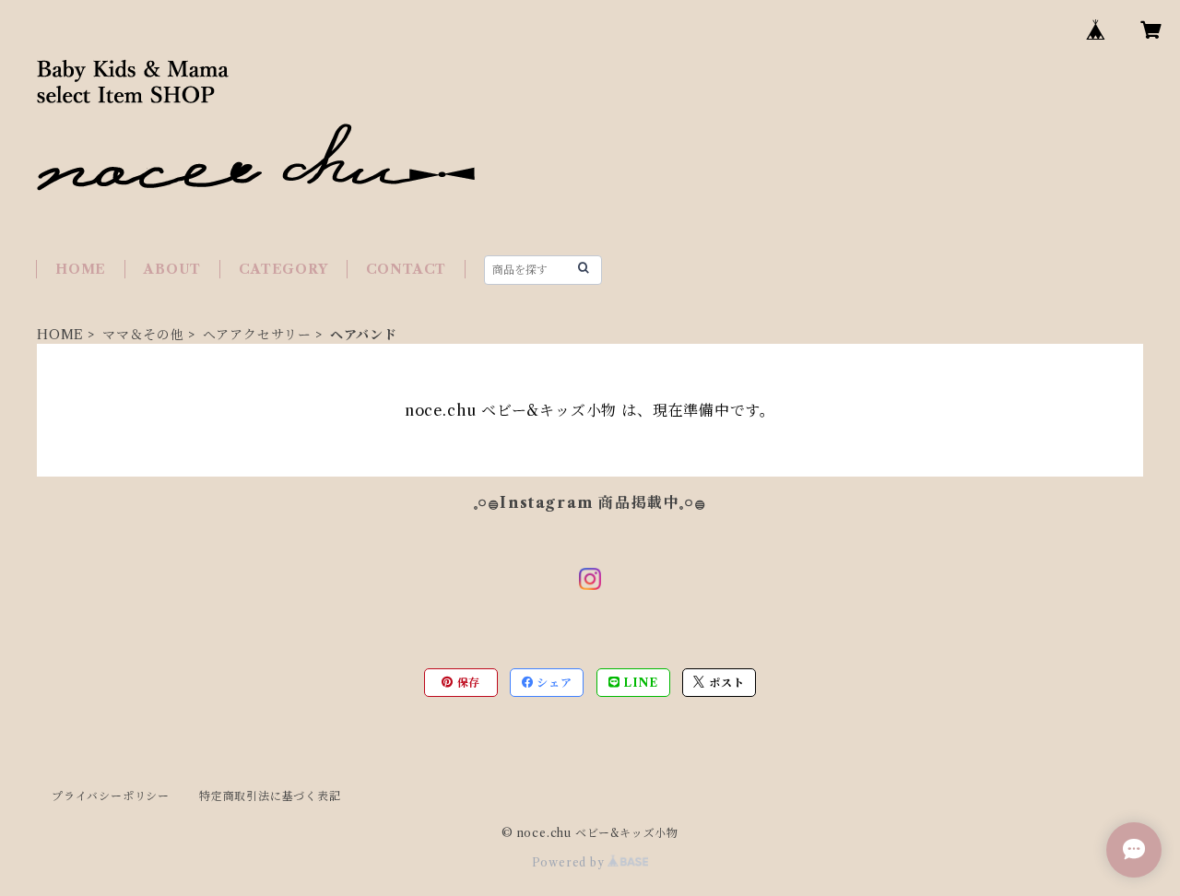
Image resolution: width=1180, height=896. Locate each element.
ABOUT (172, 269)
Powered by (570, 862)
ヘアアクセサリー (257, 334)
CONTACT (406, 269)
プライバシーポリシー (111, 796)
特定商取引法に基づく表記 (270, 796)
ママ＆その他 (143, 334)
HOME (80, 269)
